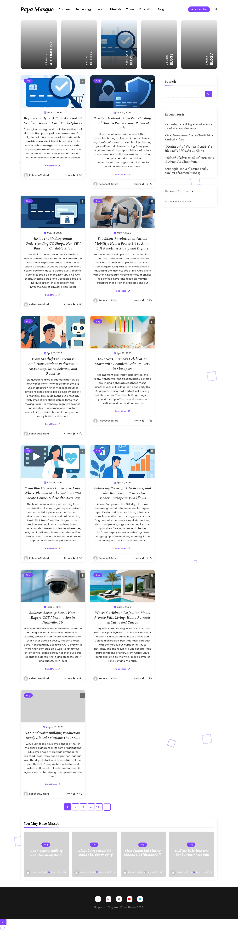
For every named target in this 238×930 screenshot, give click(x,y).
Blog (161, 9)
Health (100, 9)
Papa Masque (37, 9)
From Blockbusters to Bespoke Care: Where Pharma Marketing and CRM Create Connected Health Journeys (52, 493)
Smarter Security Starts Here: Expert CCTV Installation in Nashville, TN (53, 617)
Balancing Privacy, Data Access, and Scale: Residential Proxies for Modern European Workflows (122, 493)
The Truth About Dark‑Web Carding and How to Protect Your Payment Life (122, 123)
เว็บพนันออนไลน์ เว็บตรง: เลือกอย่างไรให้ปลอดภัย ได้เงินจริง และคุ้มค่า (143, 855)
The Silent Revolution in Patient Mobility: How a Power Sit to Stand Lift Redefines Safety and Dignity (122, 243)
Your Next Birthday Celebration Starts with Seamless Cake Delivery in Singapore (122, 364)
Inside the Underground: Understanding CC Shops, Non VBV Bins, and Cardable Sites (53, 243)
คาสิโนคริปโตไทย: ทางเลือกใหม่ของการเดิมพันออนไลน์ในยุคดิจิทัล (191, 855)
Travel (130, 9)
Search (170, 81)
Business (65, 9)
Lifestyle (115, 9)
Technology (84, 9)
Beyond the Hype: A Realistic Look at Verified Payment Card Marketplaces (53, 120)
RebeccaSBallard (39, 175)
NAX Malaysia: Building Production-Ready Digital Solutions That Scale (53, 735)
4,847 (99, 806)
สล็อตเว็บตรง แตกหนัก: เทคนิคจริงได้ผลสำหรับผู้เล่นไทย (94, 855)
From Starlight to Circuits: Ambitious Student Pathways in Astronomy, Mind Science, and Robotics (53, 366)
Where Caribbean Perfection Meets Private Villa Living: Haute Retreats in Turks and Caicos (122, 617)
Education (146, 9)
